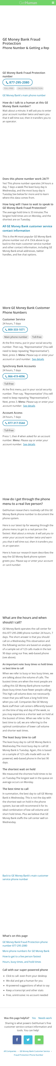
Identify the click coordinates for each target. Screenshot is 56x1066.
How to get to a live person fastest (22, 956)
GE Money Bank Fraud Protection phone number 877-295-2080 (25, 943)
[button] (53, 2)
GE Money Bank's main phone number (24, 95)
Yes (34, 1018)
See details (38, 359)
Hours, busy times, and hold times (22, 961)
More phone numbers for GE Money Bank (26, 951)
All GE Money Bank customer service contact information (27, 228)
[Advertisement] (28, 150)
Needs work (45, 1018)
